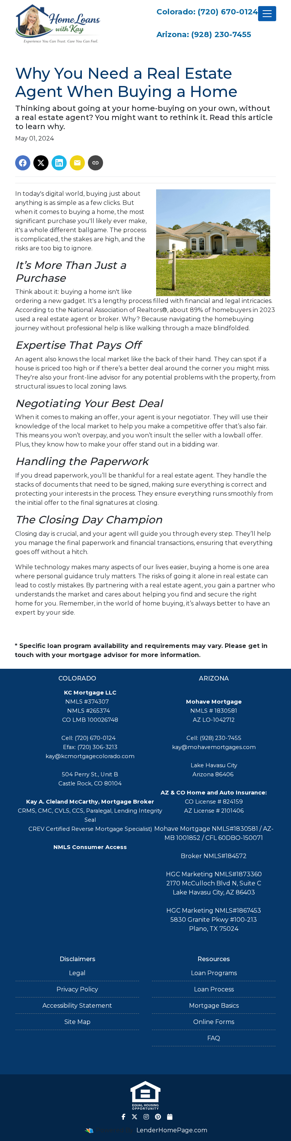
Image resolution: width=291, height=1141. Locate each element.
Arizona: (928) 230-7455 (203, 34)
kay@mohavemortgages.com (214, 747)
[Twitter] (134, 1117)
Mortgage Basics (214, 1005)
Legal (77, 973)
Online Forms (213, 1021)
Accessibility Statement (77, 1005)
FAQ (213, 1038)
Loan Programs (214, 973)
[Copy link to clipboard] (95, 162)
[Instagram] (146, 1117)
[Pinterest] (158, 1117)
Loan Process (214, 989)
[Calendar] (169, 1117)
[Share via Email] (77, 162)
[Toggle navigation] (267, 13)
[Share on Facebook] (22, 162)
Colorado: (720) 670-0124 (207, 11)
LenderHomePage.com (171, 1130)
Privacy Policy (77, 989)
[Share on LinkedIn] (59, 162)
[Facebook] (123, 1117)
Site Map (77, 1021)
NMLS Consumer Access (90, 847)
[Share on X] (40, 162)
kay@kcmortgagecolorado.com (90, 756)
